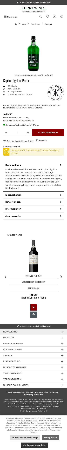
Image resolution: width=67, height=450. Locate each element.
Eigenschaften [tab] (13, 195)
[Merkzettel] (47, 17)
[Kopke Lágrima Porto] (33, 53)
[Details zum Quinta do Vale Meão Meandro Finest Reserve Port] (33, 315)
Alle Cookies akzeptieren (34, 445)
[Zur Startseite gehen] (33, 9)
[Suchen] (40, 17)
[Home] (16, 24)
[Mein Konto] (54, 17)
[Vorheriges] (5, 277)
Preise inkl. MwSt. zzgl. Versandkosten (18, 120)
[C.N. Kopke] (55, 93)
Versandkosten (48, 399)
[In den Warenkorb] (33, 307)
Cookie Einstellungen (15, 392)
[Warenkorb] (61, 17)
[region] (33, 53)
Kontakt (29, 392)
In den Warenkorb (48, 132)
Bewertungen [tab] (13, 202)
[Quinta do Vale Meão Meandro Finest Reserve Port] (33, 256)
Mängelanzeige (41, 392)
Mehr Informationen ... (29, 420)
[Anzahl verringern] (6, 132)
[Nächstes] (61, 277)
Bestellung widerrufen (33, 395)
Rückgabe (54, 392)
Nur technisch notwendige (25, 438)
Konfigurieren (50, 438)
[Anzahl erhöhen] (28, 132)
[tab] (33, 177)
